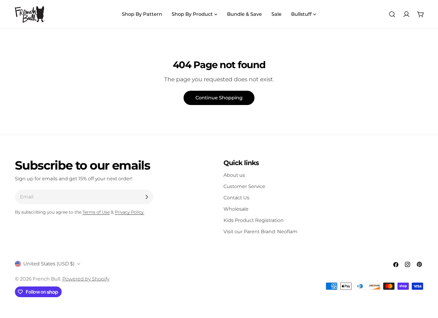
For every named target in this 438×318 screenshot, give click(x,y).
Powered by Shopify (85, 279)
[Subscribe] (146, 197)
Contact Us (236, 197)
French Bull (46, 279)
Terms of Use (96, 212)
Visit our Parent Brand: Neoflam (260, 231)
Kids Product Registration (253, 220)
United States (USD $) (48, 264)
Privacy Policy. (129, 212)
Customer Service (244, 186)
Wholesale (235, 209)
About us (234, 175)
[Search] (392, 14)
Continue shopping (219, 98)
